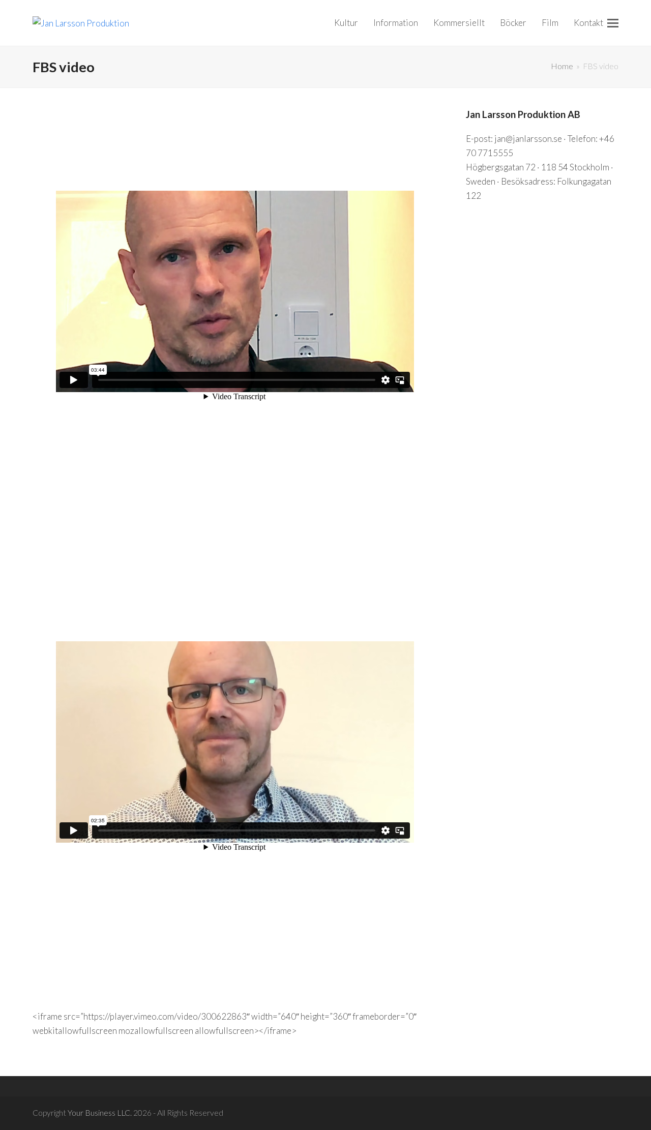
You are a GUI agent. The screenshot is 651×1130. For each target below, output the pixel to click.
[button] (612, 23)
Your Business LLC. (100, 1112)
